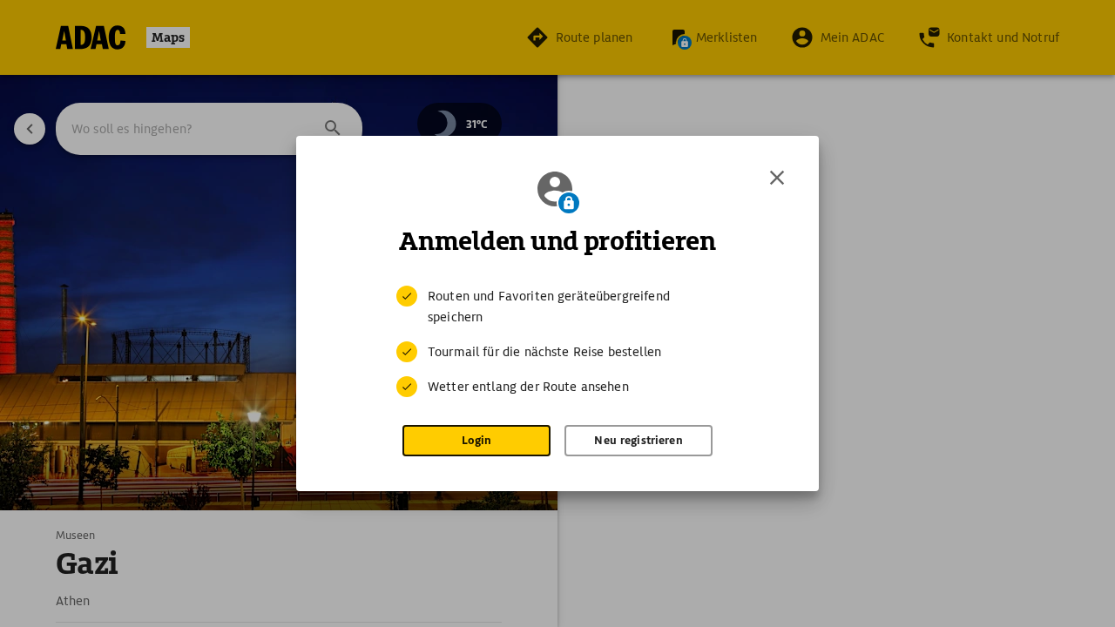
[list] (557, 341)
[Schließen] (777, 178)
